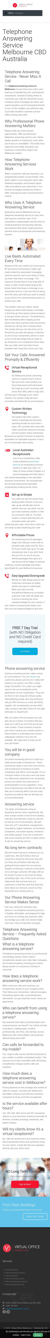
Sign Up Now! (25, 1184)
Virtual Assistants (11, 1276)
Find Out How (35, 1216)
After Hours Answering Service (16, 1282)
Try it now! (25, 651)
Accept (38, 1335)
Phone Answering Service (14, 1279)
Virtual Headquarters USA (14, 1284)
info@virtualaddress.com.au (17, 1309)
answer (33, 676)
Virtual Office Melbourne (21, 1328)
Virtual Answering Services (15, 1273)
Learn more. (26, 1335)
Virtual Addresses (11, 1270)
